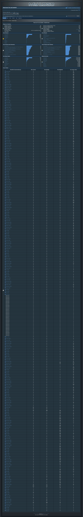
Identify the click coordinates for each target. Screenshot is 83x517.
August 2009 (8, 446)
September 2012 (9, 386)
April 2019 (7, 215)
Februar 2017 (8, 258)
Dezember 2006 (8, 499)
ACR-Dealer (6, 34)
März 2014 (7, 356)
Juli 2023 (7, 132)
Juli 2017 (7, 250)
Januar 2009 (8, 458)
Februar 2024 (8, 120)
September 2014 (9, 346)
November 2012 (8, 382)
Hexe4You (6, 64)
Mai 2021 (7, 174)
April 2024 (7, 117)
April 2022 (7, 156)
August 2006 (8, 505)
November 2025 (8, 86)
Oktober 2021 (8, 166)
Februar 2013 (8, 377)
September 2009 (9, 445)
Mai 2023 (7, 135)
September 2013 (9, 366)
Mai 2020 (7, 194)
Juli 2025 (7, 92)
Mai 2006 (7, 510)
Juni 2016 (7, 271)
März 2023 (7, 138)
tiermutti (6, 43)
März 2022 (7, 158)
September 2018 (9, 227)
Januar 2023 (8, 141)
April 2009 (7, 453)
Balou (5, 66)
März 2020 (7, 197)
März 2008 (7, 474)
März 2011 (7, 415)
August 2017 (8, 248)
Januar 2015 (8, 340)
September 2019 (9, 207)
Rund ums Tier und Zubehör (7, 20)
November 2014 (8, 343)
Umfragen (45, 41)
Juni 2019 (7, 212)
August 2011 (8, 407)
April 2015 (7, 294)
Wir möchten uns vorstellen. (9, 52)
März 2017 (7, 256)
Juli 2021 (7, 171)
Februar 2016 (8, 278)
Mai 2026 (7, 76)
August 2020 (8, 189)
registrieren (17, 12)
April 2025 (7, 97)
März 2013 (7, 376)
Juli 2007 (7, 487)
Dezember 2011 (8, 400)
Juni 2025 (7, 94)
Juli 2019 (7, 210)
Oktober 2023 (8, 127)
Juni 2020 (7, 192)
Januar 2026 (8, 82)
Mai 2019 (7, 214)
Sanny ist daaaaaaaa (8, 51)
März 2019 (7, 217)
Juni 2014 (7, 351)
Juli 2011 (7, 409)
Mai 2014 (7, 353)
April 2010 (7, 433)
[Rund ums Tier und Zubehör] (41, 6)
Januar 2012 (8, 399)
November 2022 (8, 145)
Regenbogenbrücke (46, 42)
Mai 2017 (7, 253)
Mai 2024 (7, 115)
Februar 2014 (8, 358)
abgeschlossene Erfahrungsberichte (49, 38)
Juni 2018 (7, 232)
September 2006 (9, 504)
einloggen (11, 12)
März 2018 (7, 237)
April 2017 (7, 255)
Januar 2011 (8, 418)
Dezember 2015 (8, 281)
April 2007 (7, 492)
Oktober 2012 (8, 384)
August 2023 (8, 130)
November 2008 (8, 461)
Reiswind (6, 41)
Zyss (5, 39)
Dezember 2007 (8, 479)
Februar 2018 (8, 238)
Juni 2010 (7, 430)
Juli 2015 (7, 289)
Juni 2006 (7, 509)
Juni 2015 (7, 291)
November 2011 (8, 402)
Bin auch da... (7, 53)
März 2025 (7, 99)
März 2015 (7, 336)
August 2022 (8, 150)
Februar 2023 (8, 140)
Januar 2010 (8, 438)
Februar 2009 (8, 456)
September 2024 (9, 109)
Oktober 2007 (8, 482)
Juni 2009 (7, 450)
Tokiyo (6, 65)
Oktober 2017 (8, 245)
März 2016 (7, 276)
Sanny (6, 40)
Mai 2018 (7, 233)
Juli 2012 (7, 389)
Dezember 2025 (8, 84)
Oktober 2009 (8, 443)
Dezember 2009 (8, 440)
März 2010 (7, 435)
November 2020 (8, 184)
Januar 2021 (8, 181)
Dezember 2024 (8, 104)
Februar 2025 (8, 100)
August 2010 (8, 427)
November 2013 (8, 363)
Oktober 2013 (8, 364)
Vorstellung (45, 34)
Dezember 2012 (8, 381)
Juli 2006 (7, 507)
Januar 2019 (8, 220)
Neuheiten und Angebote (47, 40)
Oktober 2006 (8, 502)
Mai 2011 (7, 412)
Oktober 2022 (8, 146)
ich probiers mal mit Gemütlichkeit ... (11, 50)
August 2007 (8, 486)
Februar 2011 (8, 417)
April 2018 (7, 235)
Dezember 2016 (8, 261)
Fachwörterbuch (46, 36)
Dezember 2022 (8, 143)
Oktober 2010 (8, 423)
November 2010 (8, 422)
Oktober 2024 (8, 107)
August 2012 (8, 387)
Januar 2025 (8, 102)
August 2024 (8, 110)
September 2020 (9, 187)
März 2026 (7, 79)
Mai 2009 (7, 451)
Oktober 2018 (8, 225)
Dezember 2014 (8, 341)
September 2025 (9, 89)
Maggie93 (45, 66)
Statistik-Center (14, 20)
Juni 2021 (7, 173)
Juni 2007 (7, 489)
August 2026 (8, 71)
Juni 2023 (7, 133)
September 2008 (9, 464)
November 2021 (8, 164)
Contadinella (78, 29)
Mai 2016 (7, 273)
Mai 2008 (7, 471)
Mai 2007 (7, 491)
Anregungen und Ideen (47, 43)
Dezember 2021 (8, 163)
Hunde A (44, 37)
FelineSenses (7, 63)
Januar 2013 (8, 379)
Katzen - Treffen (46, 39)
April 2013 (7, 374)
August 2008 (8, 466)
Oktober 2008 (8, 463)
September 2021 (9, 168)
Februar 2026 (8, 81)
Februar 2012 (8, 397)
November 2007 (8, 481)
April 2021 (7, 176)
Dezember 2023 (8, 123)
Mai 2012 (7, 392)
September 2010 (9, 425)
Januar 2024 (8, 122)
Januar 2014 (8, 359)
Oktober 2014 (8, 345)
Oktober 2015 (8, 284)
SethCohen (6, 37)
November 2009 (8, 441)
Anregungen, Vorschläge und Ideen (10, 54)
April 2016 (7, 274)
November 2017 (8, 243)
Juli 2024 (7, 112)
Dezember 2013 (8, 361)
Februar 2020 (8, 199)
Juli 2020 (7, 191)
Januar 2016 (8, 279)
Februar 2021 (8, 179)
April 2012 (7, 394)
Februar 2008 (8, 476)
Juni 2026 (7, 74)
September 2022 (9, 148)
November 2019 (8, 204)
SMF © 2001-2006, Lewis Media (45, 513)
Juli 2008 (7, 468)
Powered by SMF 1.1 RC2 (37, 513)
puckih (6, 42)
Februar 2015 (8, 338)
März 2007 (7, 494)
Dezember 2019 (8, 202)
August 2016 (8, 268)
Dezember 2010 (8, 420)
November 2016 (8, 263)
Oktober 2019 (8, 205)
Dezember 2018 (8, 222)
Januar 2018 (8, 240)
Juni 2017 (7, 251)
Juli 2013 (7, 369)
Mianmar (6, 38)
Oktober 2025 (8, 87)
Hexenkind (6, 36)
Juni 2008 (7, 469)
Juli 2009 (7, 448)
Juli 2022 (7, 151)
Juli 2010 (7, 428)
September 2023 (9, 128)
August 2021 (8, 169)
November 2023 (8, 125)
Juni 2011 (7, 410)
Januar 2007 (8, 497)
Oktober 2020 (8, 186)
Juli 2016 (7, 269)
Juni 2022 (7, 153)
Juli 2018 (7, 230)
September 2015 (9, 286)
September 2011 (8, 405)
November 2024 (8, 105)
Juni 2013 (7, 371)
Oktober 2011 (8, 404)
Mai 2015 (7, 292)
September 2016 (9, 266)
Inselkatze (6, 35)
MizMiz (44, 63)
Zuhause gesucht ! (46, 35)
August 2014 (8, 348)
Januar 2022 (8, 161)
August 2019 (8, 209)
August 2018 (8, 228)
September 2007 (9, 484)
